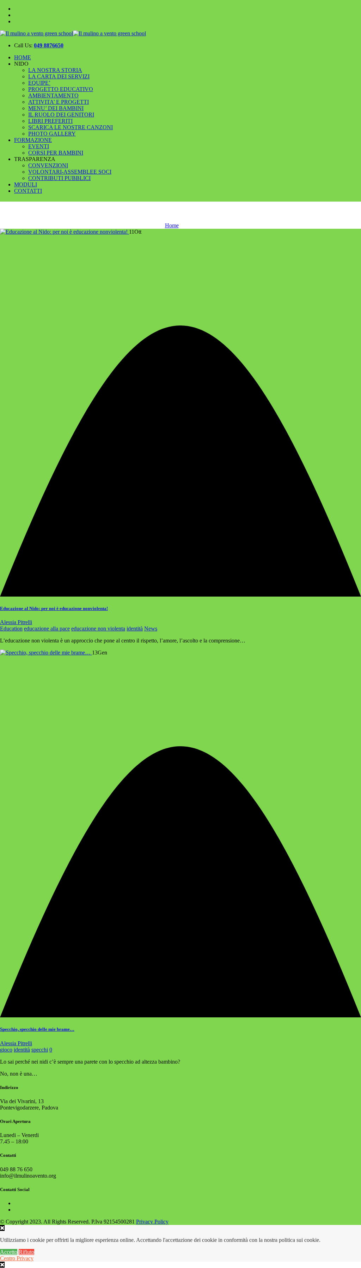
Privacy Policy (152, 1222)
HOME (22, 57)
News (150, 629)
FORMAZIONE (33, 140)
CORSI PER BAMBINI (55, 153)
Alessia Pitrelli (16, 622)
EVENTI (38, 146)
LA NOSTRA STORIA (55, 70)
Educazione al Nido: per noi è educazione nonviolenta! (54, 608)
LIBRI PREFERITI (50, 121)
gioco (6, 1050)
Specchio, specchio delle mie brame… (37, 1029)
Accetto (8, 1252)
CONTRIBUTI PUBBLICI (59, 178)
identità (135, 629)
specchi (39, 1050)
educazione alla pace (47, 629)
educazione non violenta (98, 629)
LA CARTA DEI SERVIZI (59, 76)
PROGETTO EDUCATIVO (60, 89)
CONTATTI (28, 191)
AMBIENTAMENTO (53, 95)
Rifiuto (26, 1252)
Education (11, 629)
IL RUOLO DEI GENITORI (61, 115)
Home (172, 225)
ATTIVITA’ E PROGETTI (58, 102)
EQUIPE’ (39, 83)
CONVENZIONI (48, 165)
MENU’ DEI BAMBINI (56, 108)
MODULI (25, 184)
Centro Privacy (16, 1258)
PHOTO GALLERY (52, 134)
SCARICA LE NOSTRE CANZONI (70, 127)
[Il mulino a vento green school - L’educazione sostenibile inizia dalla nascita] (73, 33)
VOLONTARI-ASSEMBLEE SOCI (69, 172)
